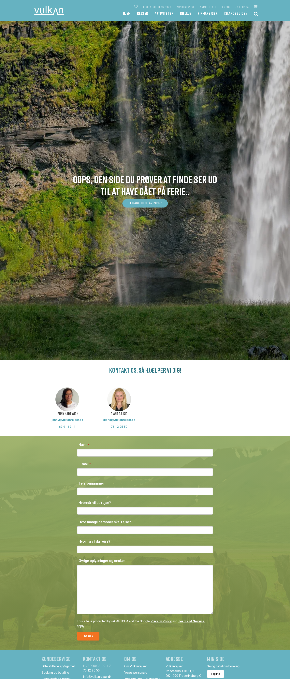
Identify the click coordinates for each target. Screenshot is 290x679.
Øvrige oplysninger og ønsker (102, 561)
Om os (226, 7)
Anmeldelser (208, 7)
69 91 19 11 (67, 427)
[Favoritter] (136, 7)
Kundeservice (186, 7)
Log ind (215, 673)
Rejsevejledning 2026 (157, 7)
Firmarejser (208, 13)
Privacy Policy (161, 621)
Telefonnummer (91, 483)
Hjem (127, 13)
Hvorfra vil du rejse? (94, 541)
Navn (83, 445)
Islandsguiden (235, 13)
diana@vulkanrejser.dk (119, 420)
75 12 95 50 (242, 7)
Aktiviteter (164, 13)
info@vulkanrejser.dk (97, 677)
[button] (256, 6)
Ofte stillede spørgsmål (58, 666)
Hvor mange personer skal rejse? (105, 522)
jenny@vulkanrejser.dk (67, 420)
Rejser (142, 13)
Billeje (185, 13)
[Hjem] (49, 10)
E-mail (83, 464)
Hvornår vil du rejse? (95, 503)
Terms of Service (191, 621)
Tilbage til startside (144, 203)
